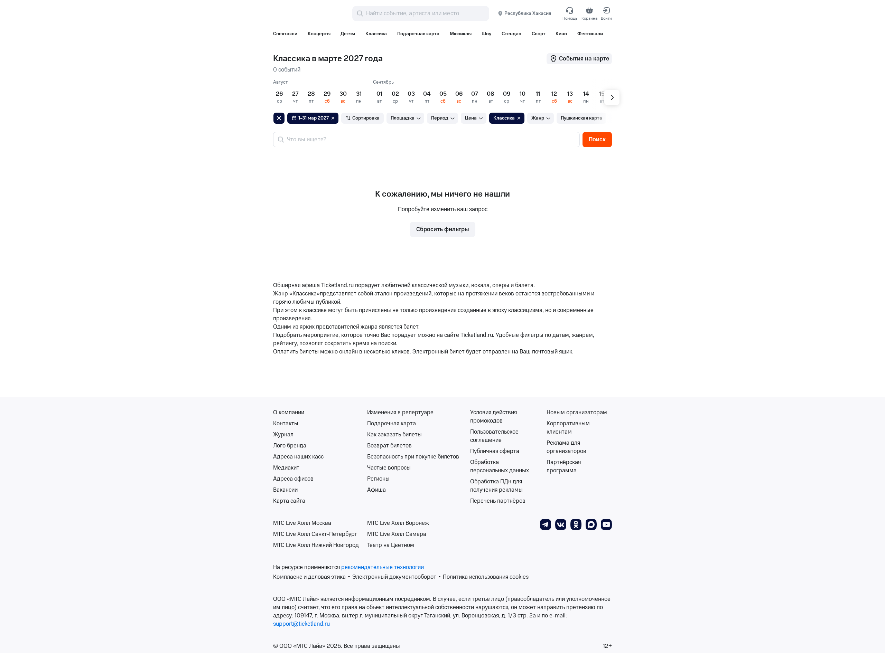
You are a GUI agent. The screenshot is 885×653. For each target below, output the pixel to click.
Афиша (376, 490)
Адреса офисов (293, 479)
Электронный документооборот (394, 577)
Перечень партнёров (497, 501)
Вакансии (285, 490)
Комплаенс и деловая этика (309, 577)
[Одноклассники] (575, 524)
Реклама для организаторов (566, 447)
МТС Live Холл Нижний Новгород (316, 545)
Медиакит (286, 468)
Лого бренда (289, 446)
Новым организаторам (577, 412)
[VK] (560, 524)
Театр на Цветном (390, 545)
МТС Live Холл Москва (302, 523)
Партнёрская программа (564, 466)
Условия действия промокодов (493, 416)
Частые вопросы (389, 468)
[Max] (591, 524)
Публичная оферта (494, 451)
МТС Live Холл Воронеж (398, 523)
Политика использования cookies (486, 577)
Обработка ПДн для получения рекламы (496, 485)
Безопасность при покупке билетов (413, 457)
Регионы (378, 479)
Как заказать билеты (394, 434)
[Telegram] (545, 524)
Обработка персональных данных (499, 466)
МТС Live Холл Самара (396, 534)
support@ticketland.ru (301, 624)
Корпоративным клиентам (568, 427)
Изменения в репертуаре (400, 412)
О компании (288, 412)
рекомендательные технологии (382, 567)
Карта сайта (289, 501)
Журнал (283, 434)
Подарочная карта (391, 423)
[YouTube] (606, 524)
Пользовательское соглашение (494, 436)
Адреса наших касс (298, 457)
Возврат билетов (389, 446)
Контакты (285, 423)
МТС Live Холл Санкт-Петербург (315, 534)
